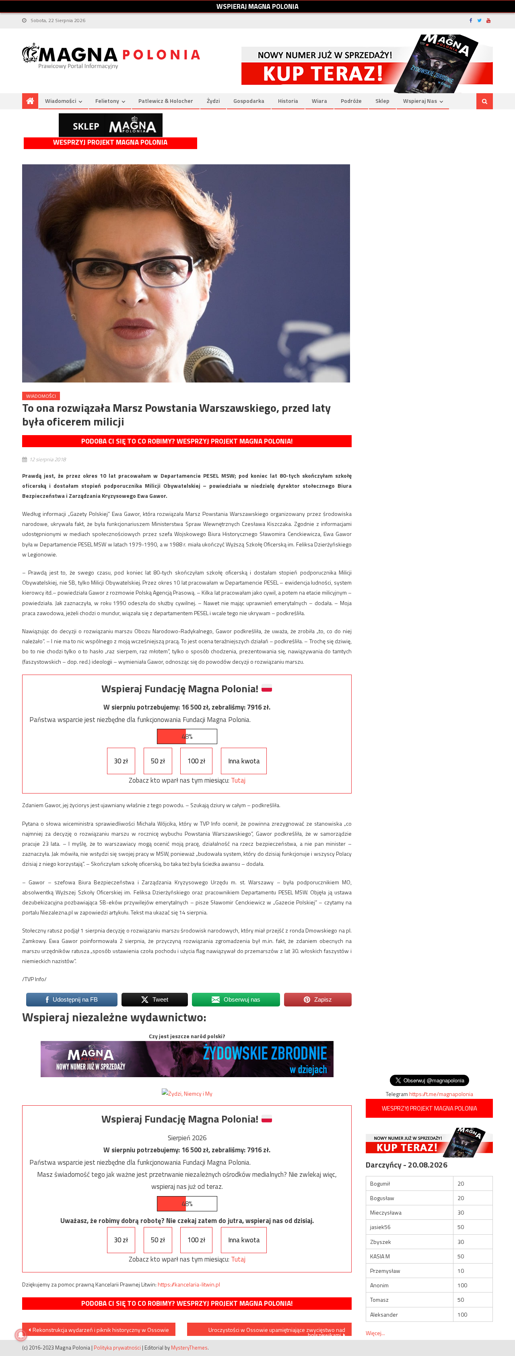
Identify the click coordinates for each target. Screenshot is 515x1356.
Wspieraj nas (420, 100)
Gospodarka (248, 100)
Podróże (351, 100)
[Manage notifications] (20, 1335)
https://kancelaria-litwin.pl (189, 1284)
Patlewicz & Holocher (165, 100)
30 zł (121, 761)
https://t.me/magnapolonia (441, 1094)
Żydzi (213, 100)
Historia (288, 100)
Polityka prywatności (117, 1348)
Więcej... (375, 1333)
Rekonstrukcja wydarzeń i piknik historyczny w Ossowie (101, 1329)
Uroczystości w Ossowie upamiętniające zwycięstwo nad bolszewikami (276, 1330)
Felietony (107, 100)
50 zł (158, 761)
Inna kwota (244, 761)
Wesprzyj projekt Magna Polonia (110, 142)
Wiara (319, 100)
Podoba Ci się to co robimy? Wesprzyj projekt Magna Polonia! (187, 441)
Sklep (382, 100)
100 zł (196, 761)
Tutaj (238, 780)
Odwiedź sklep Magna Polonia (111, 125)
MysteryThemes (189, 1348)
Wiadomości (60, 100)
